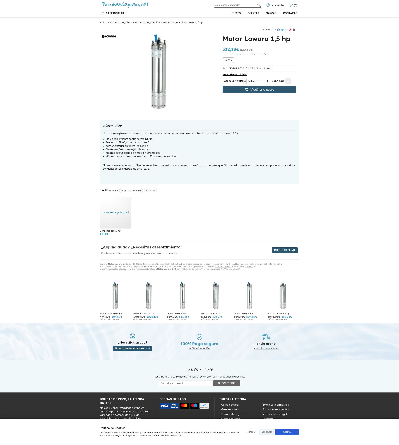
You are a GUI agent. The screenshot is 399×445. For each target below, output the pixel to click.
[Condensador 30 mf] (115, 213)
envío (238, 54)
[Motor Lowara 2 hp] (183, 295)
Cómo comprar (230, 404)
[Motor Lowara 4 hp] (250, 295)
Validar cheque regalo (275, 414)
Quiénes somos (230, 409)
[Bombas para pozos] (125, 5)
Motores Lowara (222, 266)
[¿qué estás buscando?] (237, 4)
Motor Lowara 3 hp (210, 313)
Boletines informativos (275, 404)
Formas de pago (231, 414)
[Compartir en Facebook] (278, 29)
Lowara (248, 266)
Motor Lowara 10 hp (143, 313)
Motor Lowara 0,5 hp (111, 313)
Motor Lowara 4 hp (244, 313)
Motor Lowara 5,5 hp (278, 313)
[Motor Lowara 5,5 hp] (283, 295)
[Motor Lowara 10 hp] (149, 295)
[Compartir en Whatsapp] (286, 29)
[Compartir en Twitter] (282, 29)
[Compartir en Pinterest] (290, 29)
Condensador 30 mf (110, 230)
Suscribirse (226, 383)
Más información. (173, 435)
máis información (199, 348)
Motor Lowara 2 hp (177, 313)
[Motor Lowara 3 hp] (216, 295)
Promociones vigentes (275, 409)
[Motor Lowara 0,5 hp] (115, 295)
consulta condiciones (266, 348)
